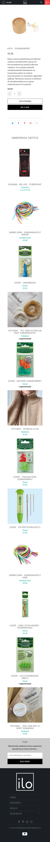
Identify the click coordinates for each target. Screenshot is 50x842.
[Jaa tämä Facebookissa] (18, 123)
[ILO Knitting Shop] (25, 2)
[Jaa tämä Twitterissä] (12, 123)
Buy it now (25, 107)
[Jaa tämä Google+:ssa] (30, 123)
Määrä (10, 89)
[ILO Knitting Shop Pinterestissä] (23, 822)
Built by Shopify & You (33, 828)
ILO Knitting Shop (20, 828)
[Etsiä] (42, 2)
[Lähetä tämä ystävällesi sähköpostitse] (36, 123)
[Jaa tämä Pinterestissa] (24, 123)
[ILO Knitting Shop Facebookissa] (19, 822)
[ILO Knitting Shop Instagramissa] (27, 822)
